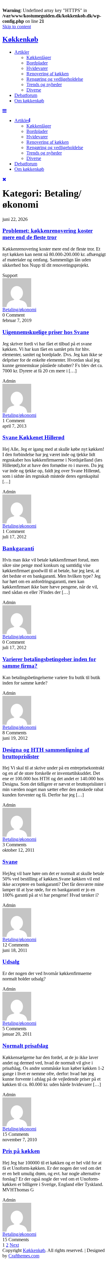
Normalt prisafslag (25, 1046)
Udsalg (11, 962)
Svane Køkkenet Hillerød (33, 437)
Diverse (33, 89)
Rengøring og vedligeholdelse (54, 79)
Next (14, 1244)
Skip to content (16, 26)
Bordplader (37, 62)
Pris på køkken (21, 1151)
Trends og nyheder (44, 84)
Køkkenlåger (38, 57)
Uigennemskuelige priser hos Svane (45, 332)
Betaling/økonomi (19, 309)
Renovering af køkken (47, 73)
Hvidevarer (37, 68)
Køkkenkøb (20, 39)
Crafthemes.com (23, 1255)
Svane (9, 862)
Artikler (21, 52)
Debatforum (25, 95)
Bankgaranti (18, 548)
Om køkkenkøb (29, 100)
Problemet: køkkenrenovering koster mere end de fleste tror (47, 233)
